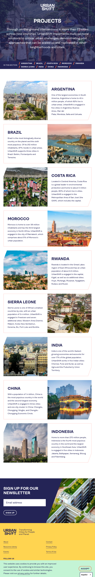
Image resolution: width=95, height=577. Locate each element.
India (41, 67)
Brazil (39, 63)
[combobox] (86, 574)
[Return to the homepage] (19, 532)
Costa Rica (52, 63)
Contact (49, 542)
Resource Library (10, 547)
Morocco (67, 63)
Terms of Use (51, 552)
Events (6, 552)
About (5, 542)
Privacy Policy (51, 547)
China (51, 67)
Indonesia (63, 67)
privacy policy (24, 573)
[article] (47, 100)
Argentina (26, 63)
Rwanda (80, 63)
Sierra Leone (28, 67)
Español (84, 575)
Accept (85, 568)
